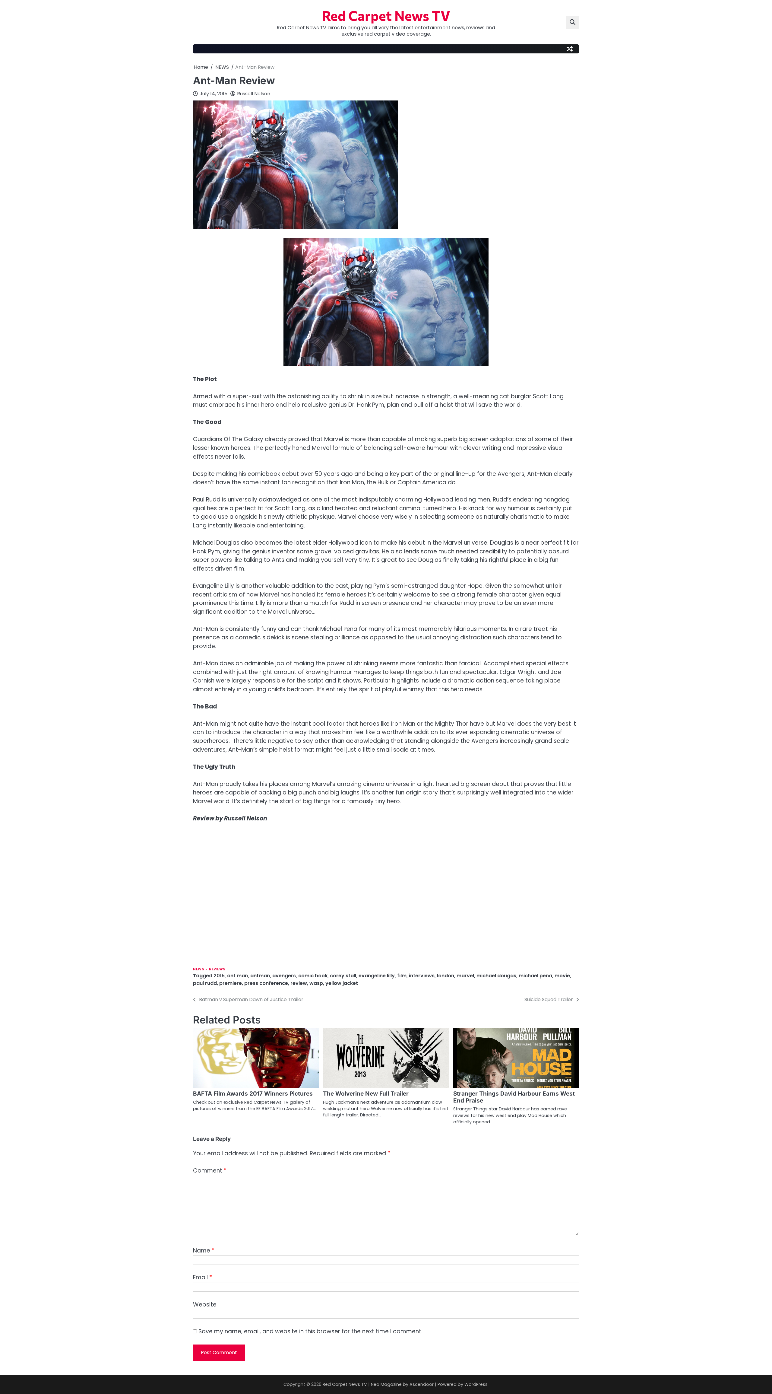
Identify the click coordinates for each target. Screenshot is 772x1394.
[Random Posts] (569, 48)
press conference (266, 983)
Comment (209, 1170)
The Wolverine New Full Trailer (366, 1093)
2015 (219, 975)
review (298, 983)
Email (202, 1277)
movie (562, 975)
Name (203, 1250)
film (402, 975)
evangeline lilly (377, 975)
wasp (316, 983)
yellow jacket (341, 983)
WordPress (476, 1384)
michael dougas (496, 975)
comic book (312, 975)
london (445, 975)
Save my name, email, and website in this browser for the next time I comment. (310, 1331)
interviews (422, 975)
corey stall (343, 975)
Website (205, 1304)
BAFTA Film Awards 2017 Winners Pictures (253, 1093)
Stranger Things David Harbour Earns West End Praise (514, 1097)
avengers (284, 975)
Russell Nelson (253, 93)
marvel (465, 975)
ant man (237, 975)
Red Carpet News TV (386, 15)
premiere (230, 983)
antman (260, 975)
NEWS (198, 969)
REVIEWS (217, 969)
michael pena (535, 975)
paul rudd (205, 983)
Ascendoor (422, 1384)
